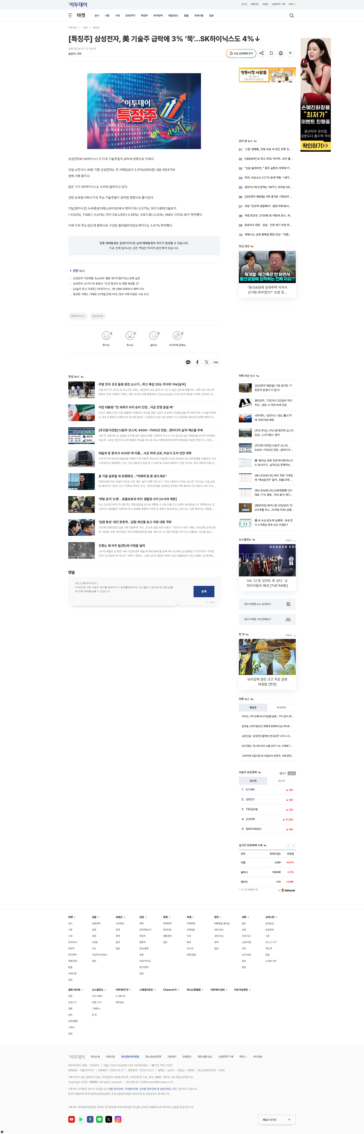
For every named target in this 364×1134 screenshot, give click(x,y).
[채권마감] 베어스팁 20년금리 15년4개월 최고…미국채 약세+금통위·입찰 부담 (273, 510)
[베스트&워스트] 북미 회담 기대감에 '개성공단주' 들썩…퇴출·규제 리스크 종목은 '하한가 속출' (274, 480)
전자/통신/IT (145, 929)
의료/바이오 (145, 961)
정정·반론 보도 (205, 1056)
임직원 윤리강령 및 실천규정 (154, 1088)
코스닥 (281, 780)
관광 (70, 996)
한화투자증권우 (254, 828)
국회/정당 (219, 929)
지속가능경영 (241, 989)
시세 (117, 15)
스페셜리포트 (146, 989)
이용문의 (186, 1056)
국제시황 (198, 15)
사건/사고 (246, 936)
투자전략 (158, 15)
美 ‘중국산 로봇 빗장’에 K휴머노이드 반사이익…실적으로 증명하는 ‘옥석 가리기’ (274, 465)
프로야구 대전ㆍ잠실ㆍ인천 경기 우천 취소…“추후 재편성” (277, 225)
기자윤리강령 (131, 1088)
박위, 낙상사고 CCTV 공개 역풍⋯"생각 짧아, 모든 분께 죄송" (279, 177)
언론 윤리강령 (115, 1088)
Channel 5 (170, 989)
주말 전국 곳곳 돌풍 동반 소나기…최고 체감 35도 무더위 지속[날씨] (142, 384)
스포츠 (71, 1027)
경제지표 (167, 929)
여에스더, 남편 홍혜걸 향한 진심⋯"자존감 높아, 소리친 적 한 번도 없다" (285, 234)
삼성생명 (250, 819)
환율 (186, 15)
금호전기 (250, 799)
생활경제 (167, 936)
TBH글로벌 (252, 809)
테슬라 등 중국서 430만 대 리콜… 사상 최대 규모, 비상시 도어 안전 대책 (145, 453)
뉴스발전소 (97, 989)
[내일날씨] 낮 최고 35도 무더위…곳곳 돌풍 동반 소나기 (276, 158)
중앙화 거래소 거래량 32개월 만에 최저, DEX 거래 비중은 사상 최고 (111, 294)
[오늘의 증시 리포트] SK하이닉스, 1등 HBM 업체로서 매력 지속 (108, 289)
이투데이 (72, 27)
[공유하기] (262, 53)
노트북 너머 (270, 961)
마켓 (81, 15)
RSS (291, 4)
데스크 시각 (270, 942)
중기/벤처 (144, 967)
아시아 (190, 948)
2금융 (95, 942)
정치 (216, 917)
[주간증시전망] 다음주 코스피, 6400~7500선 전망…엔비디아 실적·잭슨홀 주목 (151, 430)
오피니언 (270, 917)
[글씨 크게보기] (290, 53)
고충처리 (171, 1056)
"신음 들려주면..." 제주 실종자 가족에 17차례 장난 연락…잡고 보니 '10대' (285, 168)
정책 (118, 936)
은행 (94, 929)
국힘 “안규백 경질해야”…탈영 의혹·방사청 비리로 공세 (275, 206)
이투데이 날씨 (217, 989)
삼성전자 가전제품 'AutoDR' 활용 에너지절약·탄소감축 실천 (106, 278)
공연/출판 (73, 1021)
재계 (141, 923)
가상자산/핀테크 (99, 954)
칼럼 (267, 954)
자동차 (142, 936)
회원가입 (254, 4)
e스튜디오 (121, 996)
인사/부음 (246, 954)
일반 (211, 15)
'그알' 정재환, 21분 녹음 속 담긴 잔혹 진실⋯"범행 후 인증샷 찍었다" (283, 149)
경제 (165, 917)
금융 (94, 917)
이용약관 (110, 1056)
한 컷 (94, 1014)
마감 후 (268, 948)
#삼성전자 (97, 316)
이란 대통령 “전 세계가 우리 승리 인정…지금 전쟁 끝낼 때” (136, 407)
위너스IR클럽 (194, 989)
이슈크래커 (97, 996)
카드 (94, 948)
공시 (97, 15)
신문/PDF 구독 (278, 4)
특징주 (144, 15)
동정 (244, 961)
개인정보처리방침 (130, 1056)
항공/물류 (144, 948)
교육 (244, 929)
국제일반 (191, 929)
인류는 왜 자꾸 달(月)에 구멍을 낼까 (122, 546)
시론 (267, 936)
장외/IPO (130, 15)
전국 (244, 948)
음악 (70, 1014)
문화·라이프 (74, 989)
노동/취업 (246, 942)
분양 (118, 942)
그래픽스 (96, 1008)
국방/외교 (219, 936)
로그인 (244, 4)
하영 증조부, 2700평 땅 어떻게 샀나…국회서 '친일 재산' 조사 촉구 (282, 215)
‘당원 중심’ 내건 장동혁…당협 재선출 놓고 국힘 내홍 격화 (135, 522)
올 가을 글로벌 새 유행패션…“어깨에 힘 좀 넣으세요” (133, 476)
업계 (118, 929)
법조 (244, 923)
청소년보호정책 (153, 1056)
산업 (141, 917)
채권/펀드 (173, 15)
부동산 (119, 917)
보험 (94, 936)
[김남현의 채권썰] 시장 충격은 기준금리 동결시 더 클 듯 (276, 196)
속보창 (265, 4)
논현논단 (269, 923)
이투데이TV (122, 989)
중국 (189, 942)
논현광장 (269, 929)
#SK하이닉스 (78, 316)
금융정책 (96, 923)
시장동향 (120, 923)
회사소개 (95, 1056)
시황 (107, 15)
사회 (244, 917)
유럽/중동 (191, 954)
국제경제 (191, 923)
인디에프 (250, 789)
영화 (70, 1008)
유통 (141, 954)
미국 (189, 936)
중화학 (142, 942)
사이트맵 (257, 1056)
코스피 (253, 780)
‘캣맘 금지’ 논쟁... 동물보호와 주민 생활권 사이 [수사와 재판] (138, 499)
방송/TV (72, 1002)
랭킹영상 (120, 1002)
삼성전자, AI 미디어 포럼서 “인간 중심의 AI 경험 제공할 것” (106, 283)
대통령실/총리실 (222, 923)
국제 (189, 917)
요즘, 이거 (96, 1002)
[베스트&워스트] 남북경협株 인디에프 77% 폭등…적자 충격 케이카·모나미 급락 (274, 495)
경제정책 (167, 923)
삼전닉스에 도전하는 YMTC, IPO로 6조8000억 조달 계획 (278, 187)
